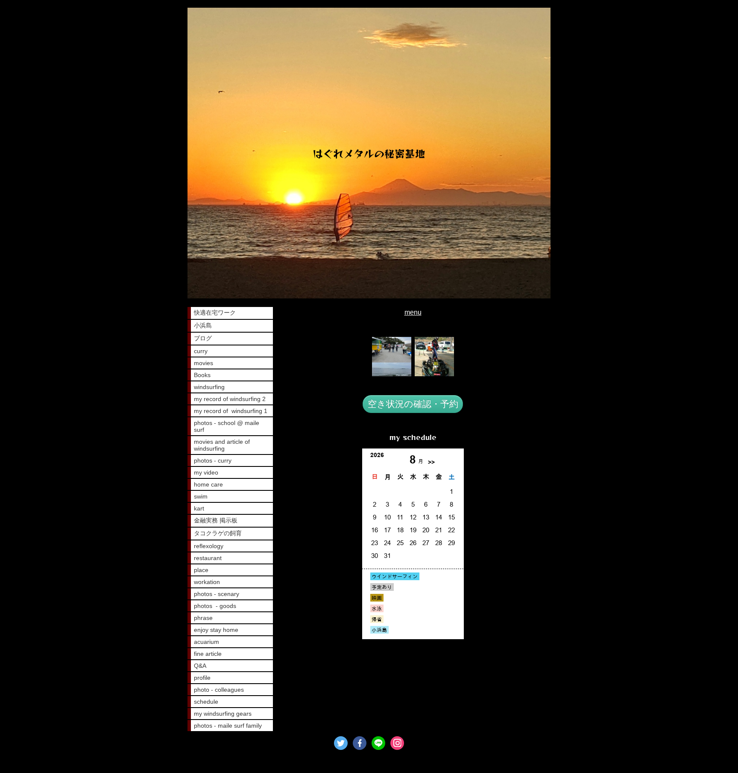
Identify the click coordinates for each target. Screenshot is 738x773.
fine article (208, 653)
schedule (206, 701)
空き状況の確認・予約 (413, 404)
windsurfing (209, 387)
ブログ (203, 338)
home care (208, 484)
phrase (203, 617)
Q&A (200, 665)
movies (203, 363)
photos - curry (212, 460)
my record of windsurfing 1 (230, 410)
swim (201, 496)
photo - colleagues (219, 689)
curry (201, 351)
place (201, 569)
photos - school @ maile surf (226, 426)
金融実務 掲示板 (215, 520)
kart (199, 508)
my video (206, 472)
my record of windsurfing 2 (230, 398)
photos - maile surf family (228, 725)
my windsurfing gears (223, 713)
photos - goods (215, 605)
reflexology (208, 546)
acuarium (206, 641)
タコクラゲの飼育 (218, 533)
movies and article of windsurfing (222, 445)
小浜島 (203, 325)
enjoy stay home (216, 629)
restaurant (208, 558)
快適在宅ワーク (215, 312)
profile (202, 677)
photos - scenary (216, 593)
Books (202, 375)
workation (207, 581)
